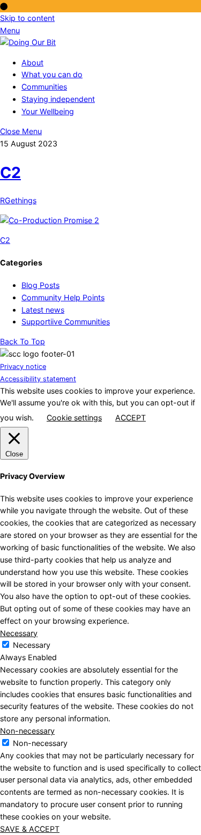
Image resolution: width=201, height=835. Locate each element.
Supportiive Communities (65, 321)
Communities (44, 86)
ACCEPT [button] (130, 417)
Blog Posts (40, 285)
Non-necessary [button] (27, 730)
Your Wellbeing (47, 111)
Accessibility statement (38, 379)
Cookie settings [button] (74, 417)
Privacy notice (23, 367)
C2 (10, 172)
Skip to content (27, 18)
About (32, 62)
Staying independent (58, 99)
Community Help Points (63, 297)
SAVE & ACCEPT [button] (29, 828)
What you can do (52, 74)
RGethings (18, 200)
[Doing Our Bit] (28, 42)
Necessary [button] (19, 633)
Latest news (42, 309)
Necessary (31, 644)
